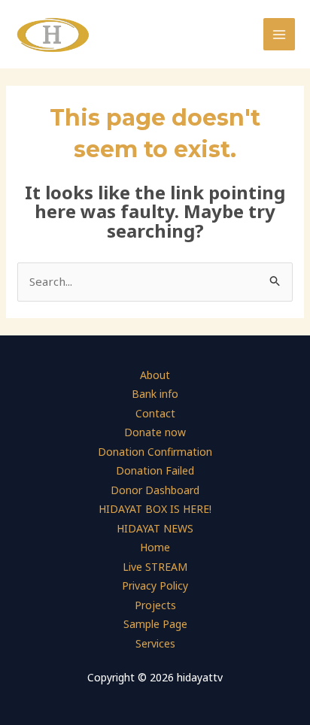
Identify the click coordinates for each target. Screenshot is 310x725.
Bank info (155, 394)
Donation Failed (155, 470)
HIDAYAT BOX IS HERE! (155, 509)
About (155, 375)
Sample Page (155, 624)
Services (155, 643)
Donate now (155, 432)
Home (155, 547)
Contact (155, 413)
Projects (155, 605)
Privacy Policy (155, 585)
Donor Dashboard (155, 490)
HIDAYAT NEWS (155, 528)
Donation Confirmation (155, 451)
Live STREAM (155, 567)
